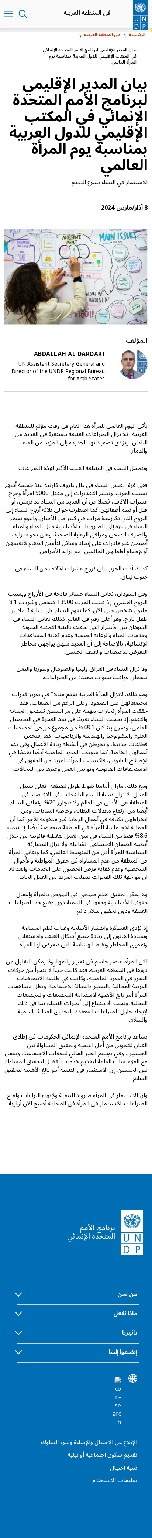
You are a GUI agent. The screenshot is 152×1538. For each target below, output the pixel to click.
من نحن (127, 1294)
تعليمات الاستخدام (114, 1480)
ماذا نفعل (125, 1313)
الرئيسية (137, 35)
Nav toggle (8, 14)
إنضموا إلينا (123, 1352)
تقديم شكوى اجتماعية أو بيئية (102, 1455)
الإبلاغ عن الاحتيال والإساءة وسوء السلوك (89, 1442)
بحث (23, 14)
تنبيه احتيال (123, 1467)
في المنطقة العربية (87, 13)
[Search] (116, 1401)
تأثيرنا (129, 1333)
